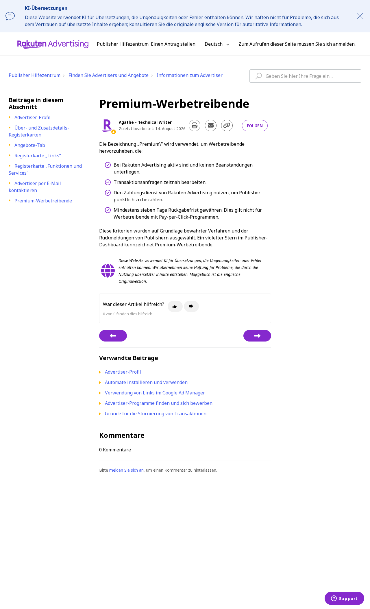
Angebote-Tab (29, 145)
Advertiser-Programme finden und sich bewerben (158, 403)
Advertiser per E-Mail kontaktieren (35, 186)
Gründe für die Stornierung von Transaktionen (155, 413)
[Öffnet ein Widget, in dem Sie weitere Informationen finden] (344, 599)
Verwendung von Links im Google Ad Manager (155, 393)
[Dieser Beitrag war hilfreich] (175, 306)
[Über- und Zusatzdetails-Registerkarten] (113, 336)
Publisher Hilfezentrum (34, 75)
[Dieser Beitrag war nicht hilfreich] (191, 306)
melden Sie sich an (126, 470)
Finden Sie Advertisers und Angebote (109, 75)
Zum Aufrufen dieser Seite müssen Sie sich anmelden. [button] (297, 44)
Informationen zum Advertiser (190, 75)
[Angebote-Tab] (257, 336)
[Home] (52, 44)
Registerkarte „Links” (37, 155)
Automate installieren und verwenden (146, 382)
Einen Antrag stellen (173, 44)
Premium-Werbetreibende (43, 201)
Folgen (255, 125)
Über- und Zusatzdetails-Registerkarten (39, 131)
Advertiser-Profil (32, 117)
